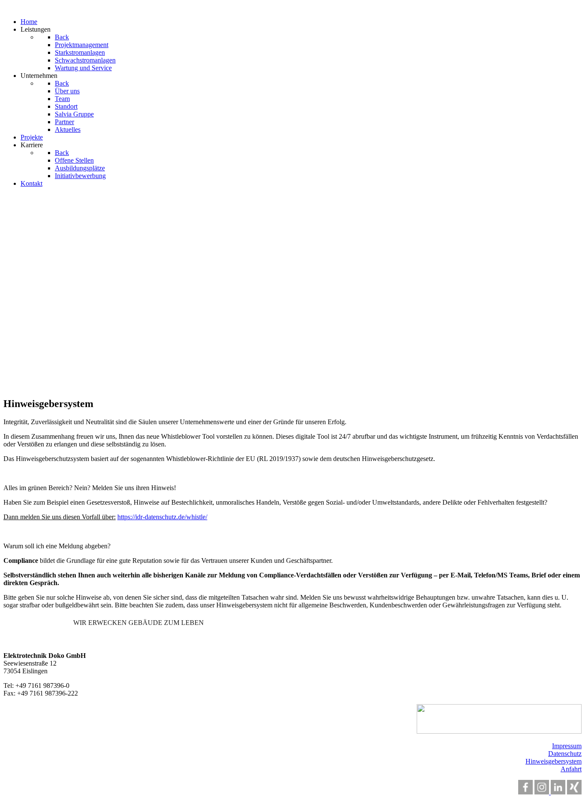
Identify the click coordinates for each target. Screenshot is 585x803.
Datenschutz (565, 753)
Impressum (567, 745)
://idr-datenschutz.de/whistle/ (168, 516)
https (123, 516)
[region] (292, 292)
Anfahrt (571, 769)
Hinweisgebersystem (553, 761)
